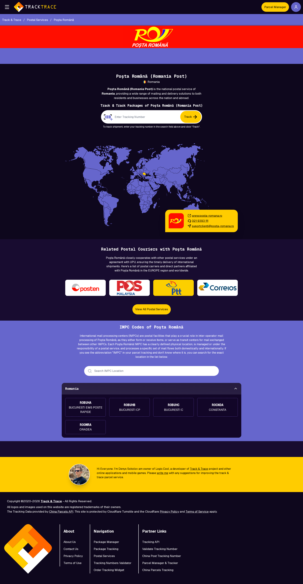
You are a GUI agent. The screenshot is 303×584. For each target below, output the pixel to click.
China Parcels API (61, 511)
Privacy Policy (169, 511)
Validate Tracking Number (159, 549)
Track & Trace (199, 469)
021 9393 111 (200, 221)
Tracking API (150, 542)
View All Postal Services (151, 309)
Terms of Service (197, 511)
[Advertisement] (151, 56)
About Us (69, 542)
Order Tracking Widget (109, 570)
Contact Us (70, 549)
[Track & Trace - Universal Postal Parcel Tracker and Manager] (35, 7)
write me (162, 473)
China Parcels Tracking (157, 570)
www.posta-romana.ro (207, 216)
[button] (7, 7)
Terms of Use (72, 563)
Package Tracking (106, 549)
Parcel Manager (275, 7)
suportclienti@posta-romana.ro (213, 226)
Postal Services (104, 556)
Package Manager (106, 542)
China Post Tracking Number (161, 556)
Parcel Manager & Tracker (160, 563)
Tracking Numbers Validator (112, 563)
